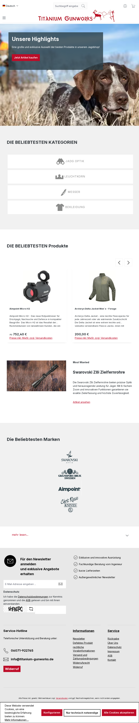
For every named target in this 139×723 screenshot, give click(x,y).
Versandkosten (62, 698)
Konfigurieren (52, 712)
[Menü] (4, 17)
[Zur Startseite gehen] (76, 16)
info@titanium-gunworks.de (32, 659)
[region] (69, 306)
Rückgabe (113, 638)
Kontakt (112, 659)
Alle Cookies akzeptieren (119, 712)
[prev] (119, 262)
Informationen (83, 631)
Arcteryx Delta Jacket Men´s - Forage (95, 308)
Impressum (114, 651)
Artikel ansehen (81, 402)
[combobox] (66, 6)
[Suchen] (83, 6)
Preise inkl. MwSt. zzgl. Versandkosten (30, 338)
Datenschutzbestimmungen (33, 596)
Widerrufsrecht (81, 662)
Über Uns (113, 642)
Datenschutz (115, 647)
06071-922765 (22, 650)
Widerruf (12, 669)
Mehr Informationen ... (17, 719)
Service (113, 631)
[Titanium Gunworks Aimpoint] (69, 489)
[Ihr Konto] (125, 6)
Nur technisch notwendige (82, 712)
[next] (128, 262)
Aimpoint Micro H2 (19, 308)
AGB (28, 600)
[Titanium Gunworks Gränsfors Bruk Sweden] (69, 474)
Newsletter (79, 638)
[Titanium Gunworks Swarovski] (69, 459)
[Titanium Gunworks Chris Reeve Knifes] (69, 504)
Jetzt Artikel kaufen (26, 57)
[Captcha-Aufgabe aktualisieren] (31, 608)
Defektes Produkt (83, 642)
